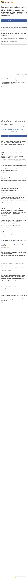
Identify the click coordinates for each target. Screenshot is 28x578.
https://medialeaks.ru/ (23, 74)
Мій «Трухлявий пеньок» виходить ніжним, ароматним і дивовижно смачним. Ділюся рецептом (14, 213)
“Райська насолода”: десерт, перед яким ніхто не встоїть (12, 267)
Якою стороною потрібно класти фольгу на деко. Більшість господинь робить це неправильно (12, 145)
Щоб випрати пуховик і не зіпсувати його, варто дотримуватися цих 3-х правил (12, 156)
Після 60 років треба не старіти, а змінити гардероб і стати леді (13, 181)
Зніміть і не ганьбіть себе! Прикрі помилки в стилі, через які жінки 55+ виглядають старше (13, 224)
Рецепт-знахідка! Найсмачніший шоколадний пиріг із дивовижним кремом (13, 256)
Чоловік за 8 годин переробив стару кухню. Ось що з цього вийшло (13, 299)
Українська (18, 577)
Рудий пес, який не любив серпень (9, 190)
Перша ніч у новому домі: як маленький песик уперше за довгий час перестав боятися (14, 201)
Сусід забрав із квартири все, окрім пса (10, 234)
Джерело (25, 127)
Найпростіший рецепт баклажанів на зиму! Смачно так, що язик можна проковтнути (13, 169)
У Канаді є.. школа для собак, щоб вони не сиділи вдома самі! (12, 244)
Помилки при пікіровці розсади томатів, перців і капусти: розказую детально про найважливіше (12, 279)
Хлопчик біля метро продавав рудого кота (11, 288)
